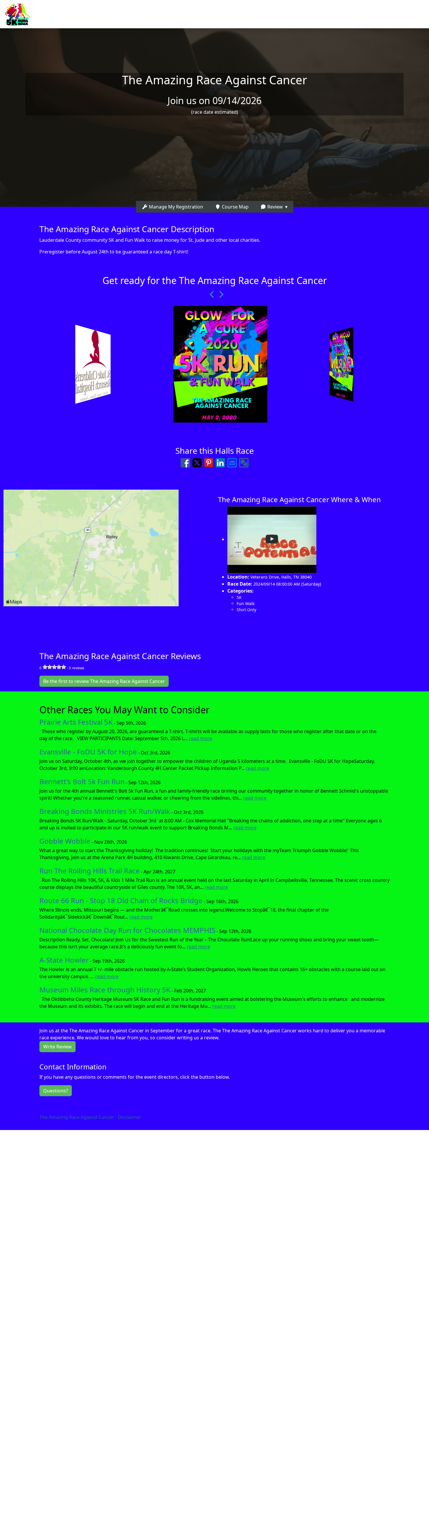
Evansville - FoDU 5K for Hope (88, 751)
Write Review (57, 1046)
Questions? (55, 1090)
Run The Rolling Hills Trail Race (89, 870)
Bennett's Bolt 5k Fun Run (82, 781)
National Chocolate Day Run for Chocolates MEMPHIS (127, 930)
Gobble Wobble (64, 841)
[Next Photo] (218, 294)
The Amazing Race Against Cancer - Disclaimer (90, 1117)
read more (200, 738)
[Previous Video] (210, 294)
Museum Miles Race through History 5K (104, 989)
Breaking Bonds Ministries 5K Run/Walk (104, 811)
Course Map (235, 207)
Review (274, 207)
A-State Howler (64, 960)
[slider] (54, 667)
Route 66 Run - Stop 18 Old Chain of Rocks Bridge (121, 900)
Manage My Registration (175, 207)
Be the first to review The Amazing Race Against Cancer (104, 681)
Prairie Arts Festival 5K (76, 722)
